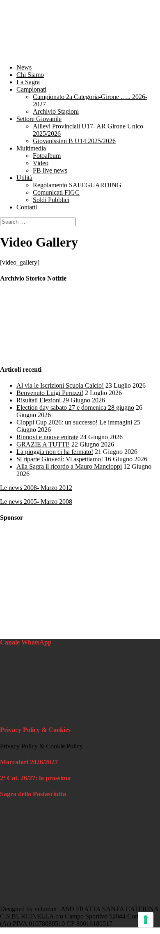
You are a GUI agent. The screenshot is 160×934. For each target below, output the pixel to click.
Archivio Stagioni (56, 111)
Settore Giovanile (39, 118)
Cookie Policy (64, 746)
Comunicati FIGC (56, 192)
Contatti (26, 207)
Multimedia (31, 148)
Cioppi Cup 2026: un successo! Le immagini (74, 422)
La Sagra (28, 82)
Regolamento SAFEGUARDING (77, 185)
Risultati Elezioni (38, 400)
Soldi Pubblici (51, 199)
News (24, 67)
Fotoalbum (47, 155)
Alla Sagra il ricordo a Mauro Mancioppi (69, 466)
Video (40, 162)
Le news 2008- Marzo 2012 (36, 487)
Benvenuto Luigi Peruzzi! (49, 392)
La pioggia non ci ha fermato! (54, 451)
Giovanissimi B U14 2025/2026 (74, 140)
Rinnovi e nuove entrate (47, 436)
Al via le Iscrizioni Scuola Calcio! (60, 385)
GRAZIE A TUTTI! (43, 444)
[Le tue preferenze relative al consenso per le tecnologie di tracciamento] (145, 919)
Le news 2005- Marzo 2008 (36, 501)
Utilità (24, 177)
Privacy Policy (19, 746)
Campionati (31, 89)
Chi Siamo (30, 74)
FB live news (50, 170)
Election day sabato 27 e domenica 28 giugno (75, 407)
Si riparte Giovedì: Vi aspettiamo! (59, 459)
